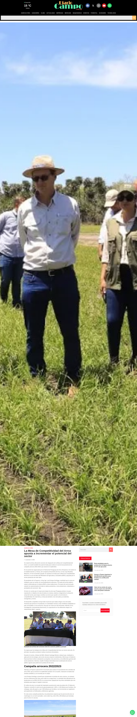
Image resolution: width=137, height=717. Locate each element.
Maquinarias (77, 13)
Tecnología (112, 13)
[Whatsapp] (109, 5)
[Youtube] (104, 5)
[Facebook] (88, 5)
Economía (102, 13)
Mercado (68, 13)
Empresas (59, 13)
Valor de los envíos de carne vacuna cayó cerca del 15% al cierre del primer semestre (103, 588)
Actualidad (51, 13)
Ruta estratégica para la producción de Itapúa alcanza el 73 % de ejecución (103, 565)
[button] (132, 712)
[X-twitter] (93, 5)
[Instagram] (98, 5)
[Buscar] (134, 18)
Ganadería (35, 13)
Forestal (94, 13)
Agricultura (25, 13)
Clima (43, 13)
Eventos (86, 13)
